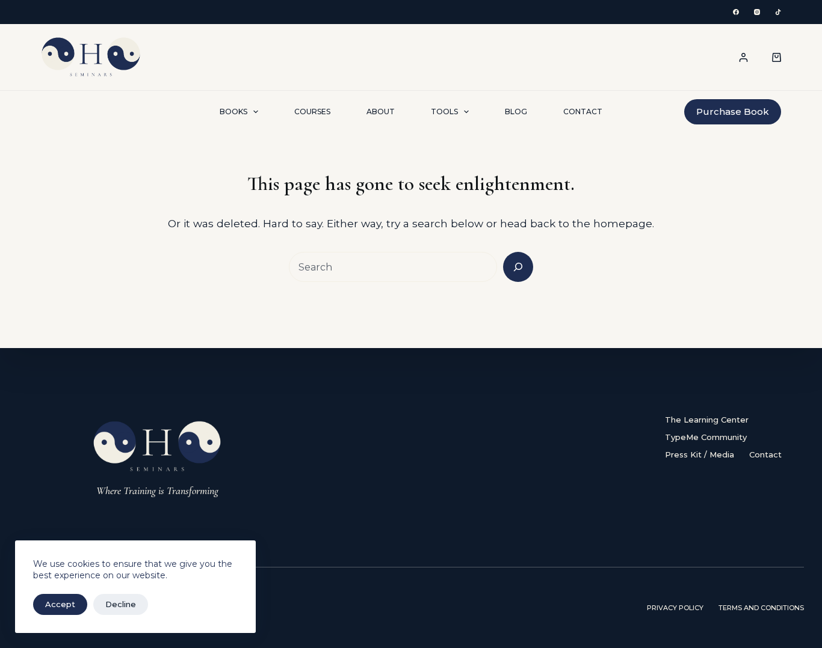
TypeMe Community (706, 437)
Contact (582, 111)
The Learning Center (707, 419)
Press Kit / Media (699, 454)
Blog (516, 111)
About (380, 111)
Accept (60, 604)
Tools (444, 111)
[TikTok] (778, 12)
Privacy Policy (675, 608)
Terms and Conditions (761, 608)
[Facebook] (736, 12)
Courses (312, 111)
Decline (120, 604)
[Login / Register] (743, 57)
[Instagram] (757, 12)
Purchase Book (732, 111)
